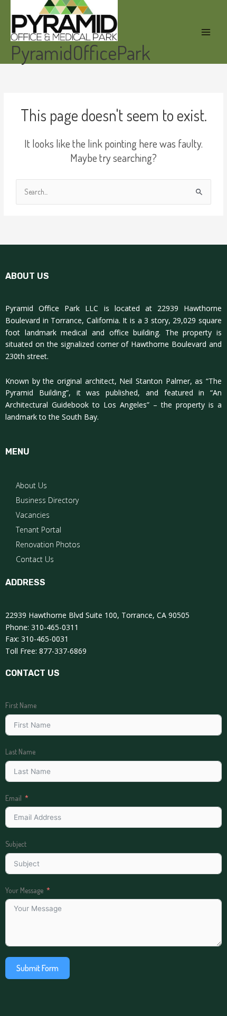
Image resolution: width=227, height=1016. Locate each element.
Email (13, 798)
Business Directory (47, 500)
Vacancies (33, 515)
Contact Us (35, 559)
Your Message (24, 890)
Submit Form (37, 968)
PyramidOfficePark (80, 52)
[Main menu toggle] (206, 32)
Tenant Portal (38, 530)
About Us (31, 485)
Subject (15, 843)
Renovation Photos (48, 544)
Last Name (20, 751)
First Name (20, 705)
